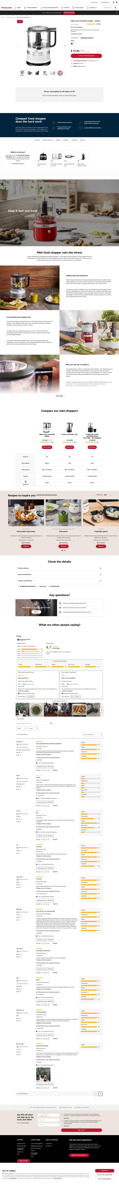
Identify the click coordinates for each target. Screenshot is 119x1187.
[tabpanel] (86, 42)
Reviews (82, 140)
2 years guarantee (78, 27)
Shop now (69, 447)
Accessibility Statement (34, 1153)
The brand (48, 1143)
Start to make (79, 7)
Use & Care (43, 586)
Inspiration (66, 140)
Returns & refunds (36, 1148)
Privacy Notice (58, 1178)
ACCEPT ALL (104, 1170)
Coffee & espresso (32, 7)
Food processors (11, 17)
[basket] (116, 2)
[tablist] (82, 38)
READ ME (26, 546)
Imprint (33, 1150)
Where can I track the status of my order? (74, 607)
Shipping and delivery (37, 1146)
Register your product (79, 1155)
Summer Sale (93, 7)
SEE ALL (36, 612)
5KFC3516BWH (75, 24)
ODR (32, 1156)
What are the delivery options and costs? (74, 603)
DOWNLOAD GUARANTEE (27, 586)
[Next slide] (65, 73)
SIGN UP (82, 1130)
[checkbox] (62, 1114)
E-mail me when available (86, 56)
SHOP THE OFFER (69, 12)
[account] (113, 2)
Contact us (20, 1152)
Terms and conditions (37, 1143)
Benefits (58, 140)
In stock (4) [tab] (74, 38)
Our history (49, 1146)
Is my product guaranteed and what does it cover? (77, 612)
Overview (37, 140)
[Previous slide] (18, 73)
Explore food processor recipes (46, 495)
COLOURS (66, 7)
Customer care (94, 2)
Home (3, 17)
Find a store (23, 1161)
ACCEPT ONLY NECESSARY (104, 1174)
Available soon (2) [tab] (87, 38)
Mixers (19, 7)
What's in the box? (47, 140)
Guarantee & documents (20, 1148)
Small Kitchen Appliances (50, 7)
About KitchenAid (105, 2)
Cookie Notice (13, 1178)
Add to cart (47, 447)
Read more (59, 396)
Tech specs (74, 140)
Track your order (21, 1146)
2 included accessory (76, 34)
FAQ (18, 1154)
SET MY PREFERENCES (104, 1179)
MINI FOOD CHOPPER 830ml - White (85, 21)
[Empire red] (72, 44)
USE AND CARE (54, 586)
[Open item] (38, 161)
